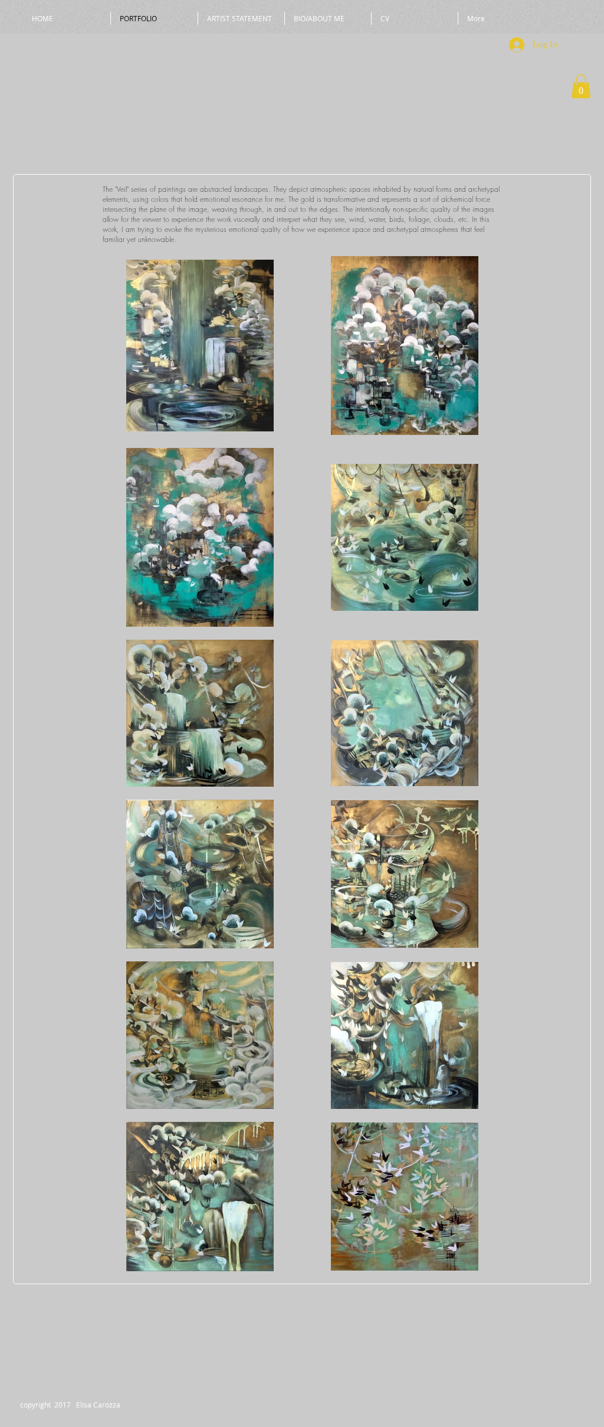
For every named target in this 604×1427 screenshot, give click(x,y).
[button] (581, 86)
